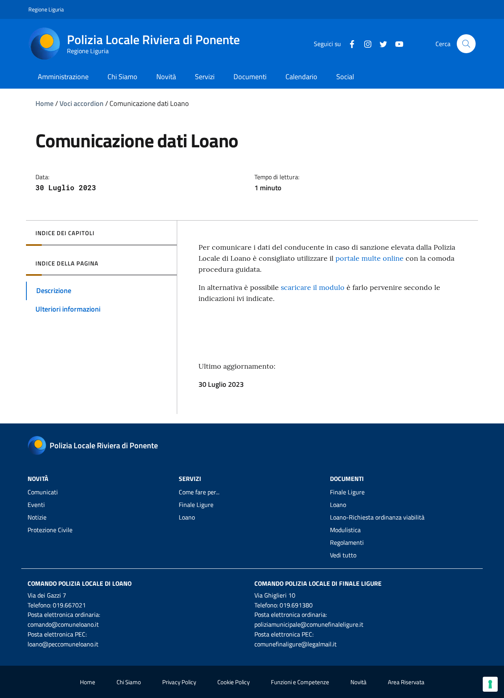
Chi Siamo (129, 682)
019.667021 (69, 605)
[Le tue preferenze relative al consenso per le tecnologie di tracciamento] (490, 684)
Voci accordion (81, 103)
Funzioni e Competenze (300, 682)
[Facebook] (349, 43)
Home (44, 103)
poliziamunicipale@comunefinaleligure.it (308, 624)
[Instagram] (364, 43)
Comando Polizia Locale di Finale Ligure (318, 583)
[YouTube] (396, 43)
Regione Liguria (46, 9)
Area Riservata (406, 682)
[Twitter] (380, 43)
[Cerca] (466, 43)
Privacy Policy (179, 682)
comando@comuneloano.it (63, 624)
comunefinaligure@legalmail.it (295, 644)
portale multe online (369, 258)
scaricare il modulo (313, 287)
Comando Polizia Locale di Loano (80, 583)
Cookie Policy (233, 682)
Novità (358, 682)
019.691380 (296, 605)
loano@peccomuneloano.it (63, 644)
